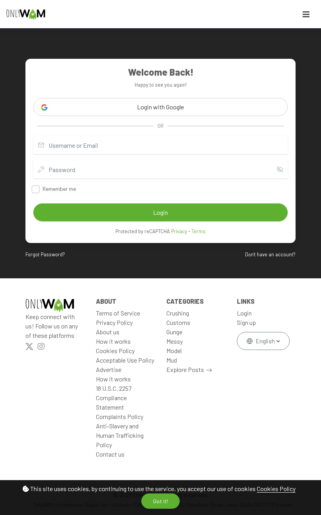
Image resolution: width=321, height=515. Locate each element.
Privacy (179, 231)
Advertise (108, 369)
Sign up (246, 322)
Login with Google (160, 107)
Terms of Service (118, 313)
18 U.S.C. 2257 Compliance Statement (114, 397)
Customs (178, 322)
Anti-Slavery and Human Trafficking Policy (120, 435)
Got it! (160, 501)
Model (174, 350)
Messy (174, 341)
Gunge (174, 331)
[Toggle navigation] (306, 14)
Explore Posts (185, 369)
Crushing (177, 313)
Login (244, 313)
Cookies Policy (276, 488)
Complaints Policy (119, 416)
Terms (198, 231)
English (265, 341)
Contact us (110, 454)
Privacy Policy (114, 322)
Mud (171, 360)
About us (107, 331)
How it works (113, 341)
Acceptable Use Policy (125, 360)
